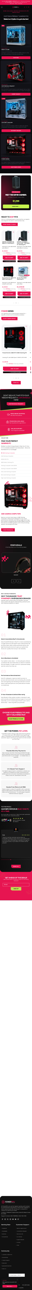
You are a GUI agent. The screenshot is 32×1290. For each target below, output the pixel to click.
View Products (8, 529)
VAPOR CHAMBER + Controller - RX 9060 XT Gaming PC (23, 242)
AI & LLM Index (26, 1285)
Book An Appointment (22, 1228)
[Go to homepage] (8, 1201)
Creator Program (6, 1260)
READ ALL (16, 866)
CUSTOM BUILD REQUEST (16, 403)
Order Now (16, 206)
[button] (1, 7)
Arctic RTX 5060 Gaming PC (21, 278)
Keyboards (4, 1228)
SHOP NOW (16, 57)
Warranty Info (20, 1234)
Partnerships (5, 1257)
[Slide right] (18, 303)
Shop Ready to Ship (9, 224)
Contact (18, 1242)
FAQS (18, 1245)
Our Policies (19, 1236)
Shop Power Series (9, 318)
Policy (16, 3)
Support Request (20, 1239)
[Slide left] (13, 303)
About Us (4, 1268)
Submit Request (16, 94)
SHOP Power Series (16, 167)
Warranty (12, 3)
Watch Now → (10, 1286)
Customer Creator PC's (7, 1254)
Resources (4, 1263)
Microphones (5, 1236)
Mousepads (4, 1231)
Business (20, 3)
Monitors (4, 1234)
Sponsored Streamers (6, 1265)
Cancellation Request (22, 1231)
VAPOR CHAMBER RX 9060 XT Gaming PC (8, 242)
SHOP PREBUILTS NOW (16, 719)
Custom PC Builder (16, 130)
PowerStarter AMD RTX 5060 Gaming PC (9, 278)
